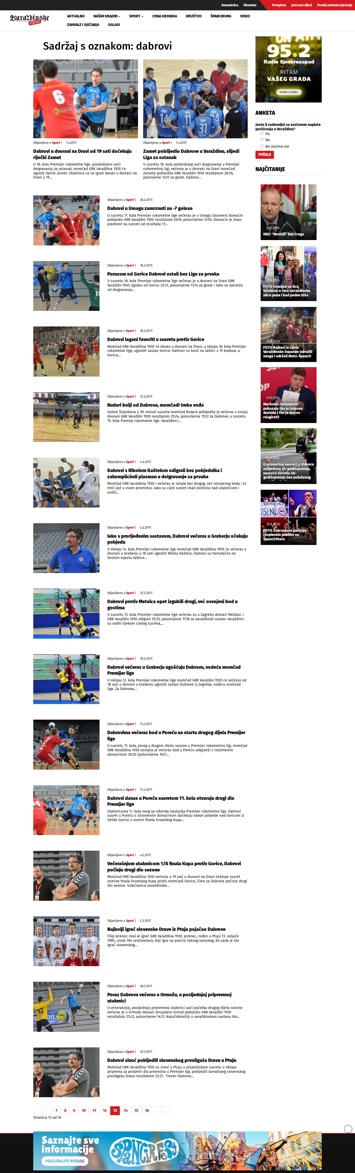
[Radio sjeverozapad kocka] (288, 69)
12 (105, 1110)
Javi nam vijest (301, 5)
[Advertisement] (288, 635)
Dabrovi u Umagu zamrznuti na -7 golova (150, 208)
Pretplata (279, 5)
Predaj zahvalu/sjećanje (334, 5)
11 (94, 1110)
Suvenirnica (229, 5)
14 (126, 1110)
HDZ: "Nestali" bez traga (283, 234)
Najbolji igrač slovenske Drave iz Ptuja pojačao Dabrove (166, 929)
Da (267, 134)
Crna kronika (164, 16)
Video (245, 16)
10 (84, 1110)
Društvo (194, 16)
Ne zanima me (276, 146)
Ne (267, 140)
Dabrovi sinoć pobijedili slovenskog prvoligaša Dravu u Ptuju (171, 1060)
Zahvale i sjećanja (83, 25)
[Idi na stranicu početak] (37, 1110)
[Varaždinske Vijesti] (29, 19)
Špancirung (221, 16)
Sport (56, 143)
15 (136, 1110)
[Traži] (293, 20)
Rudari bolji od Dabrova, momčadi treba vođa (155, 405)
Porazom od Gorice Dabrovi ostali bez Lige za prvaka (163, 274)
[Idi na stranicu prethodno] (47, 1110)
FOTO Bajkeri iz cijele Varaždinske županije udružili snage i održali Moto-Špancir (287, 352)
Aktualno (76, 16)
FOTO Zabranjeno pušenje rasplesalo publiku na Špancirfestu (284, 535)
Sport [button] (134, 16)
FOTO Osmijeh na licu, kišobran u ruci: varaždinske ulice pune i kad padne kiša (286, 291)
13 (115, 1110)
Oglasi (114, 25)
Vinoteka (250, 5)
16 (147, 1110)
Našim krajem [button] (105, 16)
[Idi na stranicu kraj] (166, 1110)
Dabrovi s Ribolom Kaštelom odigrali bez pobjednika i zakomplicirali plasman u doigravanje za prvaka (164, 473)
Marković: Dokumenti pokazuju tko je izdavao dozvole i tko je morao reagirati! (283, 410)
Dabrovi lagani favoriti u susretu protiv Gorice (155, 339)
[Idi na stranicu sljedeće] (157, 1110)
